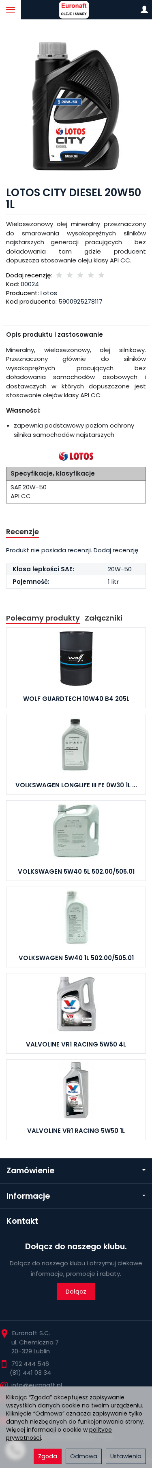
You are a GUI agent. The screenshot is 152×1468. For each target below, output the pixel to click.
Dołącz (76, 1291)
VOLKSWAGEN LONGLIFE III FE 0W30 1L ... (76, 785)
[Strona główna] (76, 9)
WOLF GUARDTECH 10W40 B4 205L (76, 698)
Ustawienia (125, 1456)
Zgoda (47, 1456)
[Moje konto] (144, 9)
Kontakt (22, 1221)
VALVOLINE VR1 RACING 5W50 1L (76, 1130)
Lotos (49, 293)
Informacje (28, 1196)
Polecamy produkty (43, 618)
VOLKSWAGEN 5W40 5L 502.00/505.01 (76, 871)
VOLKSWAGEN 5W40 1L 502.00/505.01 (76, 958)
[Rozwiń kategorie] (10, 9)
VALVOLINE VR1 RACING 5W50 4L (76, 1044)
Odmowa (83, 1456)
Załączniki (103, 618)
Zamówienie (30, 1170)
